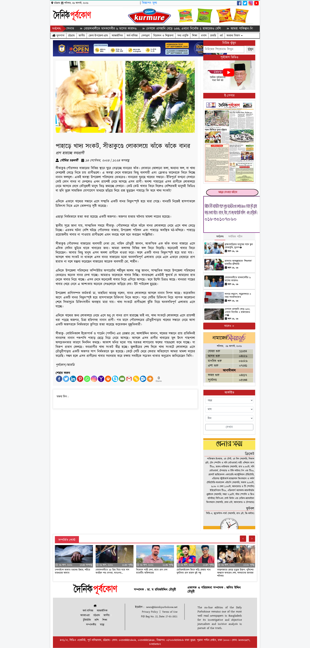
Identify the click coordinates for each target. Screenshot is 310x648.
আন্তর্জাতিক (117, 36)
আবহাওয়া (85, 615)
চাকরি (213, 36)
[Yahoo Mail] (101, 379)
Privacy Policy (150, 612)
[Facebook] (59, 379)
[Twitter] (66, 379)
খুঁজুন (250, 49)
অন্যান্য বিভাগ (234, 36)
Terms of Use (169, 612)
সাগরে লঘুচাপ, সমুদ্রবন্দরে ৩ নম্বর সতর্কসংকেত (238, 295)
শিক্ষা (194, 36)
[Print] (108, 379)
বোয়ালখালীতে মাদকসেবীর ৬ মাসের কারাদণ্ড (87, 28)
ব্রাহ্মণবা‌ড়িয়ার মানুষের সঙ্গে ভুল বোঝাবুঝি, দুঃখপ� (239, 246)
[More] (150, 379)
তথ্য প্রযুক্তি (182, 36)
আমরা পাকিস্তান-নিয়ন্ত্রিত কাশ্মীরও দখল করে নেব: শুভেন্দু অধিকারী (247, 28)
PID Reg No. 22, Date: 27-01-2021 (159, 616)
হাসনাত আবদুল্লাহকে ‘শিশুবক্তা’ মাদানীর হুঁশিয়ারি (238, 262)
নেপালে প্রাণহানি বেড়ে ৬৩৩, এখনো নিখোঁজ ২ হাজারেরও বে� (237, 312)
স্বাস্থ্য (102, 625)
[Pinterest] (80, 379)
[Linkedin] (73, 379)
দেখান (229, 427)
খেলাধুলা (145, 36)
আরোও (228, 326)
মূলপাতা (59, 36)
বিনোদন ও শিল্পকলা (163, 36)
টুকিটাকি (87, 620)
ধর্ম (221, 36)
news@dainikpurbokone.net (161, 607)
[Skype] (115, 379)
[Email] (122, 379)
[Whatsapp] (87, 379)
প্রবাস (203, 36)
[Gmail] (129, 379)
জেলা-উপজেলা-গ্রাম (98, 36)
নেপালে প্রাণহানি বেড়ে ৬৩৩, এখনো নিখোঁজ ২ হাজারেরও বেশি (160, 28)
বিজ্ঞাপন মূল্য (149, 3)
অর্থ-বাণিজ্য (132, 36)
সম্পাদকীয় (91, 625)
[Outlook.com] (143, 379)
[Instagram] (94, 379)
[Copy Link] (136, 379)
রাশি (97, 620)
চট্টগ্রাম (71, 36)
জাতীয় (82, 36)
